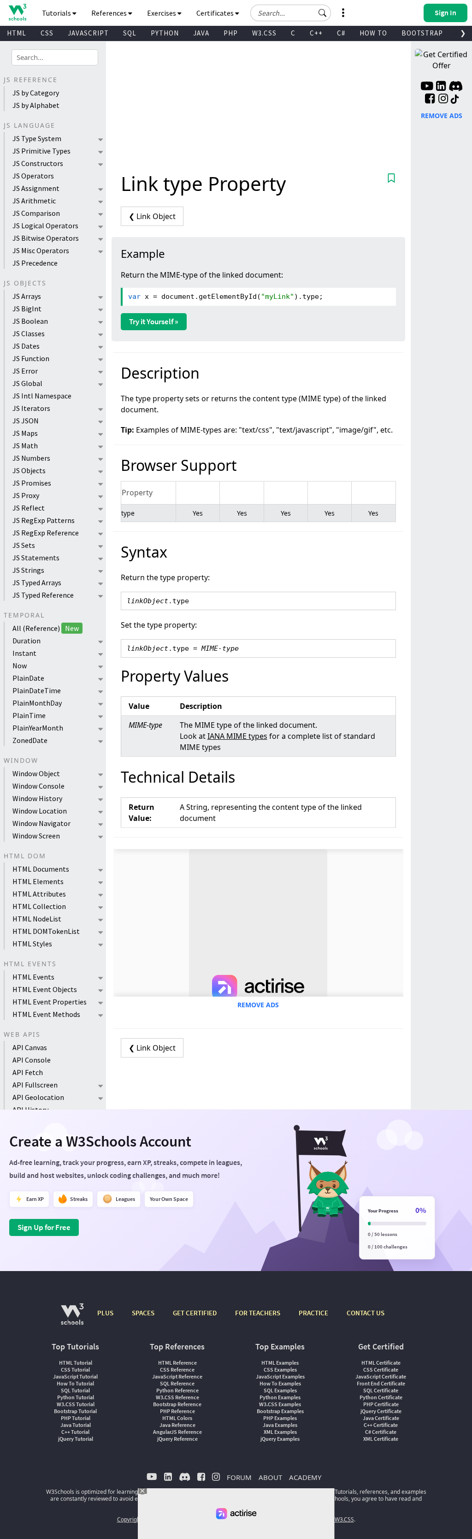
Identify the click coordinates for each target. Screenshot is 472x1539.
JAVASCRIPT (88, 33)
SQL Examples (280, 1390)
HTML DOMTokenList (46, 931)
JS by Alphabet (35, 105)
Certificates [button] (215, 13)
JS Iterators (31, 408)
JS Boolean (30, 321)
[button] (322, 13)
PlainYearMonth (37, 727)
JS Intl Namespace (41, 395)
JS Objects (29, 470)
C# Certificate (380, 1431)
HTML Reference (177, 1362)
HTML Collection (39, 906)
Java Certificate (381, 1417)
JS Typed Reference (43, 595)
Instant (24, 653)
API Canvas (29, 1047)
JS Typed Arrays (36, 582)
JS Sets (23, 545)
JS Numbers (31, 458)
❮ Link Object (152, 216)
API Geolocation (38, 1097)
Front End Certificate (381, 1383)
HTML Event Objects (44, 989)
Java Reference (177, 1424)
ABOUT (270, 1477)
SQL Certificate (380, 1390)
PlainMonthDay (37, 702)
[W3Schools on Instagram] (443, 100)
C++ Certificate (381, 1424)
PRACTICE (313, 1312)
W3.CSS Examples (280, 1404)
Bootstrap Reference (177, 1404)
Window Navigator (41, 823)
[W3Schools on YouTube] (426, 87)
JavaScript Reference (177, 1376)
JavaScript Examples (280, 1376)
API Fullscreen (35, 1084)
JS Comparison (36, 213)
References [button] (109, 13)
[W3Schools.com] (72, 1318)
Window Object (36, 773)
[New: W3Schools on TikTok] (455, 100)
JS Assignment (35, 188)
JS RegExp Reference (45, 532)
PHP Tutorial (75, 1417)
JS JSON (25, 420)
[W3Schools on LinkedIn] (441, 87)
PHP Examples (280, 1417)
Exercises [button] (162, 13)
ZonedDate (29, 740)
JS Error (25, 370)
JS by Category (35, 92)
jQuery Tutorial (75, 1438)
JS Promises (31, 482)
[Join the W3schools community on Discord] (455, 87)
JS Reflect (28, 507)
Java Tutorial (75, 1424)
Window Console (38, 785)
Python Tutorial (75, 1397)
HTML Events (33, 976)
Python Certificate (381, 1397)
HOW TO (373, 33)
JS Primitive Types (41, 150)
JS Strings (28, 570)
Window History (37, 798)
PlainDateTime (36, 690)
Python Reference (177, 1390)
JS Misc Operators (40, 250)
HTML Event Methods (46, 1014)
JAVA (201, 33)
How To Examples (280, 1383)
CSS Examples (280, 1369)
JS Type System (36, 138)
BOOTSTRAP (422, 33)
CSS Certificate (380, 1369)
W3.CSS (264, 33)
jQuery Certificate (380, 1411)
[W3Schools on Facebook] (430, 100)
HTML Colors (177, 1417)
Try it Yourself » (153, 321)
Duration (26, 640)
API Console (31, 1059)
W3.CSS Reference (177, 1397)
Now (19, 665)
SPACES (143, 1312)
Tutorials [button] (57, 13)
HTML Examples (280, 1362)
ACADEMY (305, 1477)
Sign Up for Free (44, 1227)
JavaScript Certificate (380, 1376)
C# (341, 33)
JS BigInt (26, 308)
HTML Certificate (381, 1362)
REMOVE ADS (258, 1004)
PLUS (105, 1312)
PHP (231, 33)
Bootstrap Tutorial (75, 1411)
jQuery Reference (177, 1438)
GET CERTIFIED (195, 1312)
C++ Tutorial (75, 1431)
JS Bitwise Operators (45, 238)
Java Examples (280, 1424)
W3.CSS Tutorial (75, 1404)
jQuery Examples (280, 1438)
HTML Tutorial (75, 1362)
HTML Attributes (39, 893)
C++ (316, 33)
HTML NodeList (36, 918)
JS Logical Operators (45, 225)
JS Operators (33, 175)
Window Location (39, 810)
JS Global (27, 383)
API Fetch (27, 1072)
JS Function (30, 358)
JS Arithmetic (34, 200)
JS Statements (35, 557)
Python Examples (280, 1397)
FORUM (239, 1477)
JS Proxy (25, 495)
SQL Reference (177, 1383)
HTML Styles (32, 943)
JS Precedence (35, 262)
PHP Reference (177, 1411)
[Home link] (17, 12)
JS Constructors (37, 163)
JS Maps (25, 433)
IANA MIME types (237, 736)
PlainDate (28, 678)
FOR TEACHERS (257, 1312)
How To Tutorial (75, 1383)
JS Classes (28, 333)
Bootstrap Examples (280, 1411)
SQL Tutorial (75, 1390)
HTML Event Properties (49, 1001)
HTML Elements (38, 881)
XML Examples (280, 1431)
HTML (16, 33)
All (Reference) (45, 628)
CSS (47, 33)
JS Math (25, 445)
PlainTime (29, 715)
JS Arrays (26, 296)
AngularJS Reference (177, 1431)
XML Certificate (380, 1438)
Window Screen (36, 835)
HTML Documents (40, 868)
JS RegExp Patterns (43, 520)
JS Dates (26, 346)
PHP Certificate (381, 1404)
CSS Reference (177, 1369)
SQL (129, 33)
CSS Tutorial (75, 1369)
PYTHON (165, 33)
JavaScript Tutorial (75, 1376)
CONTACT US (365, 1312)
